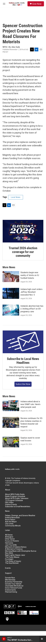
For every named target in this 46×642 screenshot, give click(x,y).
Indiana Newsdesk (12, 518)
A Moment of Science (14, 549)
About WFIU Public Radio (15, 494)
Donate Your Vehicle (13, 584)
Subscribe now (23, 384)
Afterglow (9, 537)
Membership (10, 580)
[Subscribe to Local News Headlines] (23, 342)
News (7, 511)
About (7, 490)
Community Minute (13, 526)
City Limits (9, 524)
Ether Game (10, 539)
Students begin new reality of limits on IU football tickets (29, 275)
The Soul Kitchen (12, 563)
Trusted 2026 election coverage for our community (23, 252)
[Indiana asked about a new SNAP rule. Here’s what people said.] (11, 405)
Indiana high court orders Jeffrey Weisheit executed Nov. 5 (31, 292)
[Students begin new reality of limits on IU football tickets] (11, 276)
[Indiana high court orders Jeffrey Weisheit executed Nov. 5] (11, 293)
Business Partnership (13, 582)
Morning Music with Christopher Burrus (20, 551)
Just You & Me (11, 545)
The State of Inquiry (13, 561)
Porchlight (9, 559)
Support (8, 573)
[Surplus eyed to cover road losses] (11, 441)
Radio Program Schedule (15, 496)
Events (8, 568)
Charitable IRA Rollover (14, 586)
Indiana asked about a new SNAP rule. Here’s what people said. (30, 404)
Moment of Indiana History (15, 547)
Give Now (36, 4)
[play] (3, 639)
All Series (9, 535)
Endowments (10, 590)
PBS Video (9, 502)
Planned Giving (11, 592)
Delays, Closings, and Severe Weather (20, 516)
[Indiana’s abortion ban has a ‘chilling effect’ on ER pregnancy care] (11, 310)
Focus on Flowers (12, 541)
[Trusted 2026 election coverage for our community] (23, 231)
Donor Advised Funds (13, 588)
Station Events (11, 504)
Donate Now (10, 578)
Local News (15, 197)
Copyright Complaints (12, 480)
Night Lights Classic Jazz (15, 555)
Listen (7, 530)
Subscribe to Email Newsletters (17, 507)
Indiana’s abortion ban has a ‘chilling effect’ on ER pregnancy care (31, 309)
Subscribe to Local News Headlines (23, 361)
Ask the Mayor (11, 522)
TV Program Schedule (14, 500)
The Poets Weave (12, 557)
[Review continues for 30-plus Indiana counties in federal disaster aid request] (11, 422)
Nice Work (9, 553)
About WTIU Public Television (16, 498)
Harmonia (9, 543)
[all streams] (42, 639)
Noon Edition (10, 520)
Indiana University (29, 478)
